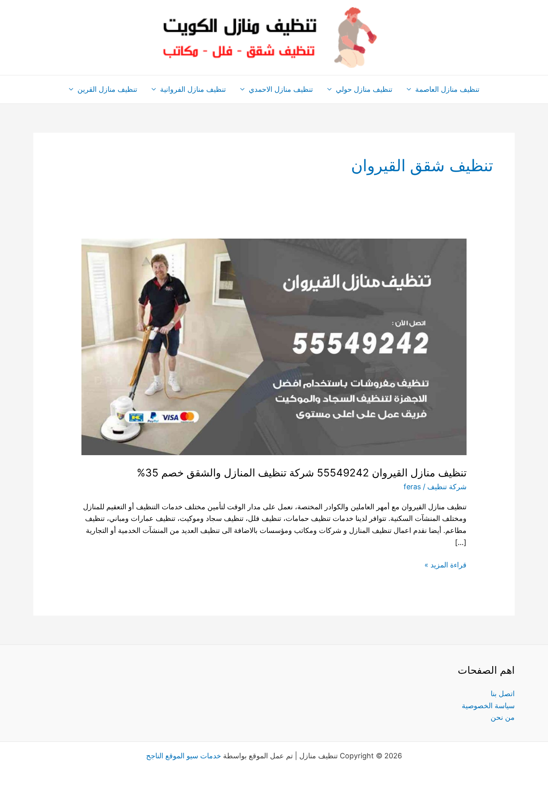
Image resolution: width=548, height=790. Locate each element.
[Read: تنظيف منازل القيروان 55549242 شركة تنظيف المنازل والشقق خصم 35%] (274, 346)
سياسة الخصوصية (488, 705)
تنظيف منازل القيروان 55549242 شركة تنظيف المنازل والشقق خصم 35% (302, 472)
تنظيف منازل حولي (364, 89)
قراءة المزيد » (445, 564)
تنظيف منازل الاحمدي (281, 89)
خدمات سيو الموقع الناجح (183, 756)
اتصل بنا (503, 693)
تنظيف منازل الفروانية (193, 89)
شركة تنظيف (447, 486)
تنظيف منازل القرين (107, 89)
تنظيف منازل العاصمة (447, 89)
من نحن (503, 717)
